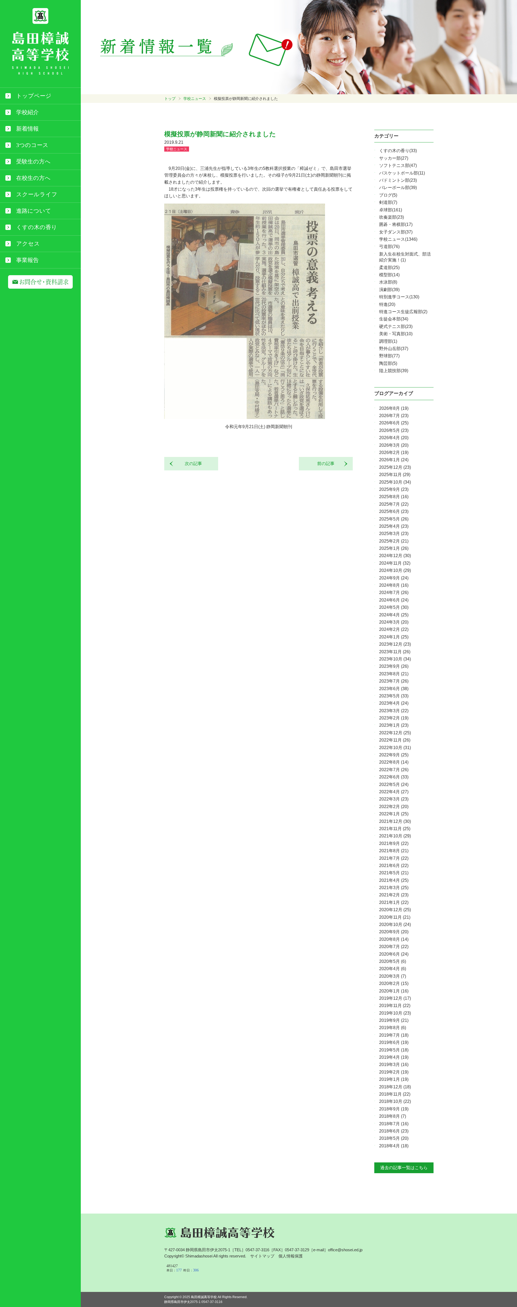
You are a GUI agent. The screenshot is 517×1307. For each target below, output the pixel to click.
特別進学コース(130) (399, 297)
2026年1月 (393, 459)
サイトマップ (262, 1256)
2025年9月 (393, 489)
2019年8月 (392, 1027)
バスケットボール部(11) (402, 173)
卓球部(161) (390, 210)
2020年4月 (392, 968)
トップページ (33, 96)
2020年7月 (393, 946)
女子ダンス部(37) (396, 232)
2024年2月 (393, 629)
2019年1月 (393, 1079)
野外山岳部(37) (393, 348)
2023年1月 (393, 725)
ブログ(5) (388, 195)
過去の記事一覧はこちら (404, 1167)
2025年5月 (393, 519)
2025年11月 (394, 474)
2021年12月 (395, 821)
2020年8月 (393, 939)
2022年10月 (395, 747)
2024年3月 (393, 622)
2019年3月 (393, 1064)
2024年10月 (395, 570)
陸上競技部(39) (393, 370)
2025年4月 (393, 526)
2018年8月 (392, 1116)
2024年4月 (393, 615)
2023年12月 (395, 644)
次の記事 (191, 463)
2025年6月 (393, 511)
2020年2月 (393, 983)
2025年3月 (393, 533)
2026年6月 (393, 423)
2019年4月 (393, 1057)
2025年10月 (395, 482)
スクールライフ (36, 194)
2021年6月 (393, 865)
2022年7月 (393, 769)
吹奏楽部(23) (391, 217)
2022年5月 (393, 784)
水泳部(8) (388, 282)
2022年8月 (393, 762)
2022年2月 (393, 806)
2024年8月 (393, 585)
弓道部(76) (389, 246)
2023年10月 (395, 659)
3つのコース (32, 145)
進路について (33, 211)
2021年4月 (393, 880)
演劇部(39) (389, 289)
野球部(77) (389, 356)
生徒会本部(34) (393, 319)
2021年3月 (393, 887)
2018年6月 (393, 1131)
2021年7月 (393, 858)
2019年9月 (393, 1020)
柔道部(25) (389, 267)
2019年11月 (394, 1005)
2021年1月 (393, 902)
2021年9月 (393, 843)
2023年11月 (394, 651)
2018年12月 (395, 1087)
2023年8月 (393, 674)
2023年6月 (393, 688)
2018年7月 (393, 1123)
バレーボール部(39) (398, 187)
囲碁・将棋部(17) (396, 224)
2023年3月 (393, 710)
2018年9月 (393, 1109)
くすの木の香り (36, 227)
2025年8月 (393, 496)
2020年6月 (393, 954)
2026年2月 (393, 452)
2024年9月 (393, 578)
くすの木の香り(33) (398, 150)
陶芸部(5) (388, 363)
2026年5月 (393, 430)
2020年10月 (395, 924)
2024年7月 (393, 592)
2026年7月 (393, 415)
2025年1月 (393, 548)
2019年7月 (393, 1035)
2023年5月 (393, 696)
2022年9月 (393, 755)
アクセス (28, 243)
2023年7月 (393, 681)
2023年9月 (393, 666)
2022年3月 (393, 799)
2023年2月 (393, 718)
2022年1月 (393, 814)
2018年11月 (394, 1094)
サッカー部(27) (393, 158)
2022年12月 (395, 733)
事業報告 (27, 260)
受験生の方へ (33, 161)
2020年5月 (392, 961)
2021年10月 (395, 836)
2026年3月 (393, 445)
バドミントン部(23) (398, 180)
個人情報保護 (290, 1256)
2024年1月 (393, 637)
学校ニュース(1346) (398, 239)
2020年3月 (392, 976)
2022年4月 (393, 791)
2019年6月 (393, 1042)
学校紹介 (27, 112)
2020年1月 (393, 991)
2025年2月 (393, 541)
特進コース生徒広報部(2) (403, 311)
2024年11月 (394, 563)
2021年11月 (394, 828)
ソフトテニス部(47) (398, 165)
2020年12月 (395, 909)
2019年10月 (395, 1013)
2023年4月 (393, 703)
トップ (170, 98)
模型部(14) (389, 274)
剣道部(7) (388, 202)
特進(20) (387, 304)
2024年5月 (393, 607)
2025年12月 (395, 467)
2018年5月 (393, 1138)
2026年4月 (393, 437)
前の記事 (328, 463)
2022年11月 (394, 740)
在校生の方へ (33, 178)
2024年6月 (393, 600)
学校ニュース (194, 98)
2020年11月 (394, 917)
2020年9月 (393, 931)
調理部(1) (388, 341)
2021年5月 (393, 873)
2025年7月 (393, 504)
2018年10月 (395, 1101)
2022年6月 (393, 777)
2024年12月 (395, 555)
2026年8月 (393, 408)
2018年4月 (393, 1146)
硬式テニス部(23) (396, 326)
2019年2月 (393, 1072)
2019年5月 (393, 1050)
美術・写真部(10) (396, 333)
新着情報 (27, 128)
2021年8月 (393, 850)
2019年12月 (395, 998)
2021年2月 (393, 895)
